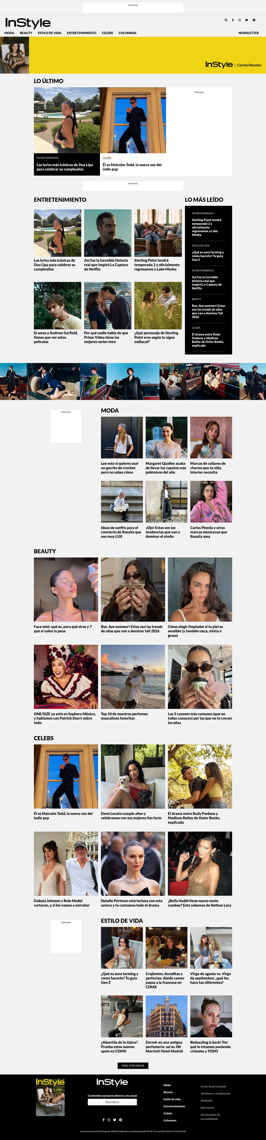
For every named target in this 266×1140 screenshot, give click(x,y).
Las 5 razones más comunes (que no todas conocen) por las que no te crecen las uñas (200, 718)
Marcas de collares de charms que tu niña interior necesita (208, 467)
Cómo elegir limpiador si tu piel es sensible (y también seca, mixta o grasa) (195, 631)
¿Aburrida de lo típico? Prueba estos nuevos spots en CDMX (119, 1046)
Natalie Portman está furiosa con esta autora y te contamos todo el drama (131, 902)
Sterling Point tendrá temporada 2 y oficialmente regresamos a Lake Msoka (157, 264)
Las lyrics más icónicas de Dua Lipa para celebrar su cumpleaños (65, 167)
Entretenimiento (81, 33)
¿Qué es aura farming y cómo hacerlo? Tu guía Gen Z (208, 255)
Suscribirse (112, 1102)
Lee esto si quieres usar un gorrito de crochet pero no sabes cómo (120, 467)
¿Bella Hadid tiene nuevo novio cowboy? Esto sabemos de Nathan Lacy (199, 902)
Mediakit (206, 1100)
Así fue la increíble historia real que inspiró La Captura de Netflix (106, 264)
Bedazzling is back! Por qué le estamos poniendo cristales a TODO (210, 1046)
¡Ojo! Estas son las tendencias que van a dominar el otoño (163, 532)
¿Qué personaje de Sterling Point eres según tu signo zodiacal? (156, 337)
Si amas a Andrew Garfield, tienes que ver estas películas (56, 337)
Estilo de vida (49, 33)
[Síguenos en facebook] (233, 20)
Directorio (207, 1107)
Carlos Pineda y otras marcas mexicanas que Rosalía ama (208, 532)
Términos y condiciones (216, 1093)
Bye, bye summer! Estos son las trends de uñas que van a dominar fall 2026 (208, 311)
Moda (9, 33)
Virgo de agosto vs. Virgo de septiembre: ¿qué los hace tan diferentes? (210, 978)
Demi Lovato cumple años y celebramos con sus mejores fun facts (131, 815)
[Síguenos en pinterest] (254, 20)
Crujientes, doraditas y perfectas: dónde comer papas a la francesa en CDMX (165, 980)
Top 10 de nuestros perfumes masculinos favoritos (124, 716)
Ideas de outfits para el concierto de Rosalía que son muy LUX (121, 532)
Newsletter (249, 33)
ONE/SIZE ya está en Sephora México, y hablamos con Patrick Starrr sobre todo (65, 718)
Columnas (127, 33)
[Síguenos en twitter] (246, 20)
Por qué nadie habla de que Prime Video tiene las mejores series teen (106, 337)
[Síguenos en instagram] (239, 20)
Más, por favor (133, 1065)
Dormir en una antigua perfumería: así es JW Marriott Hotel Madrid (164, 1046)
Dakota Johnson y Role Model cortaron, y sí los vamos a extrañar (62, 902)
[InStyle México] (28, 23)
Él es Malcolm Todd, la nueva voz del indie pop (132, 167)
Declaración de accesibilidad (210, 1117)
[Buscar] (226, 20)
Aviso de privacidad (213, 1086)
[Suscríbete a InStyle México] (133, 55)
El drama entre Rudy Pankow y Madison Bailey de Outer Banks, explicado (208, 339)
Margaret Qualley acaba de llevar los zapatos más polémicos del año (166, 467)
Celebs (107, 33)
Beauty (26, 33)
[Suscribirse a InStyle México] (50, 1097)
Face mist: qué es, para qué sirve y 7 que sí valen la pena (63, 628)
